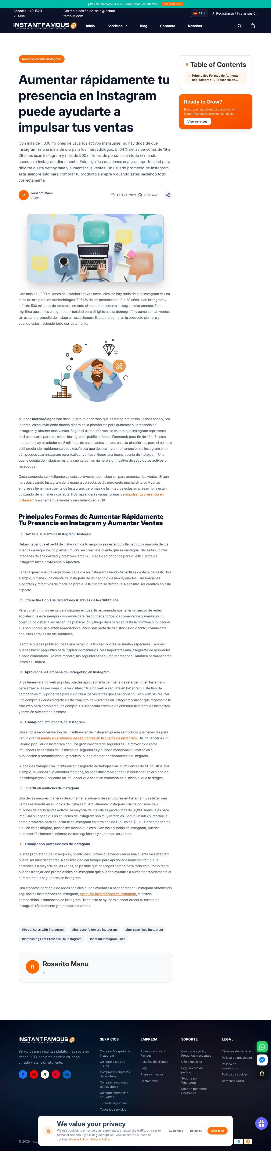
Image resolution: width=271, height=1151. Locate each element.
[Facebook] (23, 1074)
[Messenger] (262, 1059)
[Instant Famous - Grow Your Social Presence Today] (46, 26)
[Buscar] (239, 25)
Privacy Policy (100, 1139)
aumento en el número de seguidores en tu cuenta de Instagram (87, 738)
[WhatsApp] (262, 1046)
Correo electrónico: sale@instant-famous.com (90, 13)
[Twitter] (45, 1074)
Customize (176, 1130)
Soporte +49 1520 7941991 (28, 13)
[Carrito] (262, 1073)
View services (197, 121)
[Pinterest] (56, 1074)
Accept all (217, 1130)
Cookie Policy (78, 1139)
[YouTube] (34, 1074)
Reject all (196, 1130)
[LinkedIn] (67, 1074)
